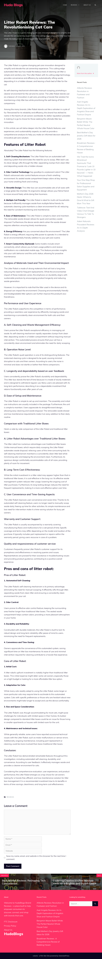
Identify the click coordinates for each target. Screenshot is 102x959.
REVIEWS (10, 797)
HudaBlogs (13, 934)
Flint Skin (43, 956)
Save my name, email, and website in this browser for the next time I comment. (36, 857)
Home (65, 5)
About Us (87, 5)
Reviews (74, 5)
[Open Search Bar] (95, 5)
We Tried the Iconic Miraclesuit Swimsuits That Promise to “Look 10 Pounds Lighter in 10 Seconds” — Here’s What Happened (86, 166)
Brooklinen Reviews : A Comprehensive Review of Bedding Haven (48, 941)
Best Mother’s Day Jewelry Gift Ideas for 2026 (86, 135)
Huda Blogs (13, 5)
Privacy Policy (10, 926)
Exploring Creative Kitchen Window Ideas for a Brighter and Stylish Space (74, 882)
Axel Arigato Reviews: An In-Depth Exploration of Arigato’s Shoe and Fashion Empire (86, 108)
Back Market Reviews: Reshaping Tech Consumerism (24, 882)
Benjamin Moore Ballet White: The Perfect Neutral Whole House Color (50, 923)
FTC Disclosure (10, 921)
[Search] (95, 903)
